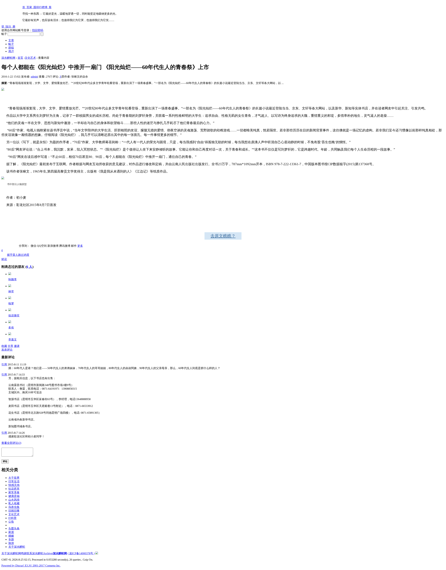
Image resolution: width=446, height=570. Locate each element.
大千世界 (14, 477)
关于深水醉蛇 (16, 546)
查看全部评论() (11, 442)
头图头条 (14, 528)
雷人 (15, 254)
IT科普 (12, 518)
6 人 (29, 267)
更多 (80, 245)
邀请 (17, 346)
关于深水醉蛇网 (11, 553)
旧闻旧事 (14, 510)
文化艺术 (30, 57)
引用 (4, 364)
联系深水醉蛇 (34, 553)
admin (34, 76)
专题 (11, 539)
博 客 (48, 7)
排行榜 (40, 7)
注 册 (11, 26)
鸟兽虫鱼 (14, 507)
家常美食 (14, 492)
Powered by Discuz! (15, 565)
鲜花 (4, 255)
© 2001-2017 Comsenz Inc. (45, 565)
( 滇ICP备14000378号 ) (81, 553)
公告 (11, 521)
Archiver (48, 553)
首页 (20, 57)
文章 (11, 40)
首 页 (25, 7)
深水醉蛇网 (8, 57)
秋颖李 (12, 279)
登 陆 (4, 26)
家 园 (32, 7)
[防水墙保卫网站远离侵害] (96, 553)
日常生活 (14, 481)
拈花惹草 (14, 488)
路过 (21, 254)
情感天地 (14, 485)
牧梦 (11, 303)
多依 (11, 327)
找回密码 (37, 30)
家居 (11, 532)
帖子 (11, 44)
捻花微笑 (14, 315)
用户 (11, 51)
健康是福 (14, 496)
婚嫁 (11, 535)
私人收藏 (14, 503)
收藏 (4, 346)
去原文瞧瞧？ (223, 236)
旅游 (11, 543)
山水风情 (14, 499)
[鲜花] (9, 274)
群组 (11, 47)
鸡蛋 (26, 254)
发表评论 (7, 349)
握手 (10, 254)
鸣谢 (23, 553)
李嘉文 (12, 339)
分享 (10, 346)
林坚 (11, 291)
